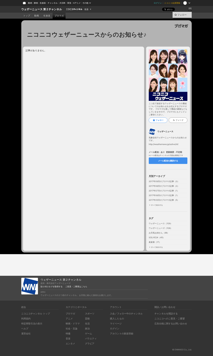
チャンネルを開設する (166, 313)
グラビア (89, 343)
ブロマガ (59, 15)
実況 (69, 3)
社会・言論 (71, 328)
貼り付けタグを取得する (52, 287)
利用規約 (26, 318)
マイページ (116, 323)
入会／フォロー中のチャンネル (126, 313)
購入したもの (117, 318)
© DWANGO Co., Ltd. (182, 349)
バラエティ (91, 338)
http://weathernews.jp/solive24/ (163, 144)
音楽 (68, 338)
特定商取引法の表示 (31, 323)
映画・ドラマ (73, 323)
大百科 (62, 3)
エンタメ (70, 343)
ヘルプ (24, 328)
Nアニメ (77, 3)
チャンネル (53, 3)
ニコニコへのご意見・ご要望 (169, 318)
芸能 (87, 318)
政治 (87, 328)
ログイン (158, 3)
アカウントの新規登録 (121, 333)
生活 (86, 9)
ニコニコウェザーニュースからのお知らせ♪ (86, 34)
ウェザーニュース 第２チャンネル (41, 9)
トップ (26, 15)
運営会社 (26, 333)
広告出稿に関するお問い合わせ (170, 323)
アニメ (69, 318)
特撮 (68, 333)
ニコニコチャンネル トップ (35, 313)
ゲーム (88, 333)
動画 (30, 3)
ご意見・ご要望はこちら (76, 287)
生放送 (43, 3)
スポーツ (89, 313)
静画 (36, 3)
